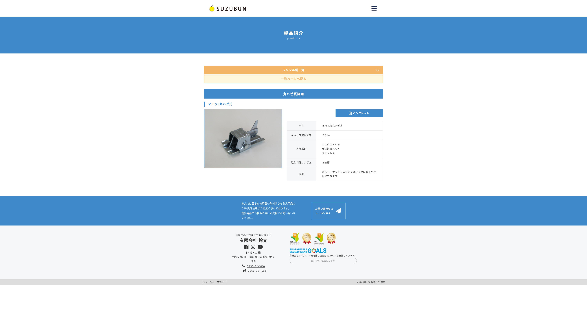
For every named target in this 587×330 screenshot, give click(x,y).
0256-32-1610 (256, 266)
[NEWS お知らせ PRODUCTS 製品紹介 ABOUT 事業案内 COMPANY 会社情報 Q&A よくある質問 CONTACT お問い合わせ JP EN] (374, 8)
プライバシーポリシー (214, 282)
